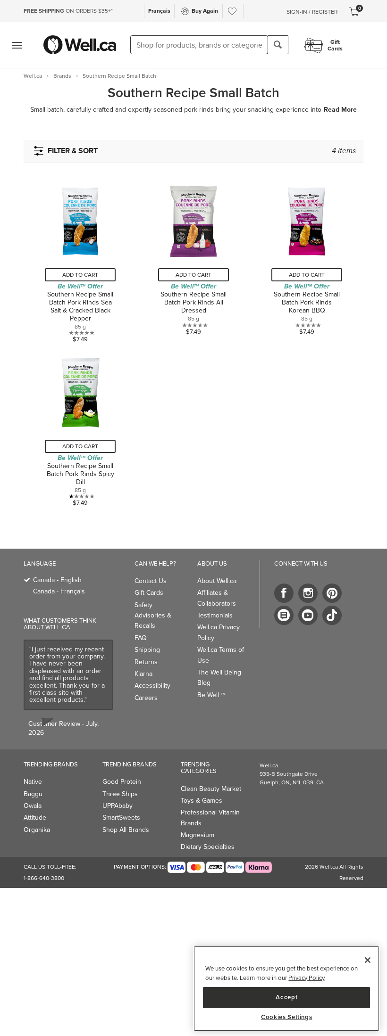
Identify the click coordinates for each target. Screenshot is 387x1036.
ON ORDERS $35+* (68, 11)
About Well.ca (216, 581)
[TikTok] (332, 615)
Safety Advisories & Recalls (153, 615)
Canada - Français (59, 591)
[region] (286, 988)
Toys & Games (201, 801)
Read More (340, 110)
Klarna (143, 674)
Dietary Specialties (208, 847)
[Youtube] (308, 615)
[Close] (367, 960)
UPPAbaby (117, 806)
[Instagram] (308, 593)
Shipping (147, 650)
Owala (33, 806)
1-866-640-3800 (44, 878)
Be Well (211, 695)
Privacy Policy (306, 977)
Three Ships (120, 794)
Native (33, 782)
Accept (286, 997)
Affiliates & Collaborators (216, 598)
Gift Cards (149, 593)
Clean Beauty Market (211, 789)
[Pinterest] (332, 593)
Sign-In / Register (311, 12)
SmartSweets (121, 817)
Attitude (35, 817)
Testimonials (215, 615)
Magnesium (197, 835)
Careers (146, 698)
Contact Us (151, 581)
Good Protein (121, 782)
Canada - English (57, 580)
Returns (146, 662)
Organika (37, 830)
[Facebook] (284, 593)
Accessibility (152, 686)
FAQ (141, 638)
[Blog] (284, 615)
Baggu (33, 794)
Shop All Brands (125, 830)
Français (159, 11)
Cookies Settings (286, 1017)
